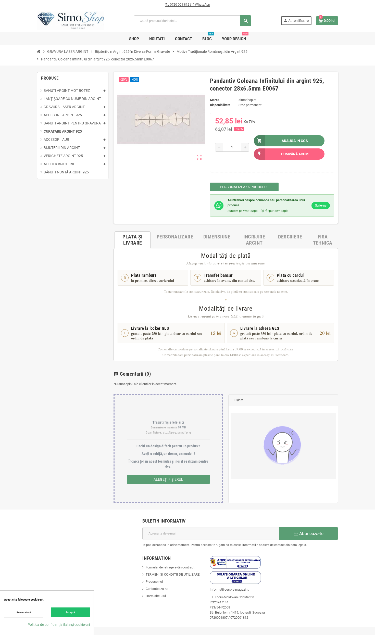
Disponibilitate (220, 105)
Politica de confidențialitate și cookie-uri (59, 625)
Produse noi (154, 581)
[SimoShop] (70, 20)
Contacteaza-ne (157, 589)
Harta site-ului (156, 596)
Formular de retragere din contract (170, 567)
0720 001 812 (179, 4)
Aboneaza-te (310, 533)
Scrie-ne (320, 205)
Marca (214, 100)
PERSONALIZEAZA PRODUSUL (244, 187)
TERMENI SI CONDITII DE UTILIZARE (172, 574)
